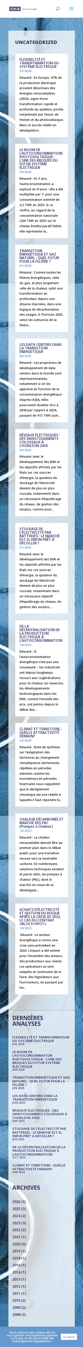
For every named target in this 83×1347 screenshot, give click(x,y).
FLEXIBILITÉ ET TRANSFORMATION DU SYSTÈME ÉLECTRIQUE (39, 63)
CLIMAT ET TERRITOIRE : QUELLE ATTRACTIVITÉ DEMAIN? (40, 732)
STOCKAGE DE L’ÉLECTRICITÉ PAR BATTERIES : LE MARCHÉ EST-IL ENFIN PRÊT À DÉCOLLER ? (39, 535)
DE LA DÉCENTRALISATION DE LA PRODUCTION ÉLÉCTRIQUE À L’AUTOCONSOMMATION (40, 633)
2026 (16, 1201)
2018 (16, 1258)
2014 (16, 1272)
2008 (16, 1314)
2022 (16, 1229)
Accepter (69, 1337)
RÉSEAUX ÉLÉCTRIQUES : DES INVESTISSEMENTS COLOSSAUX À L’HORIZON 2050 (39, 440)
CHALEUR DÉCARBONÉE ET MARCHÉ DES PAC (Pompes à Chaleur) (41, 823)
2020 (16, 1244)
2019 (16, 1251)
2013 (16, 1279)
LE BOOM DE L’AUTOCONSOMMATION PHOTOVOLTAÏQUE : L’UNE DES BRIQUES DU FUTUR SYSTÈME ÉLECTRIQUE (40, 158)
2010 (16, 1300)
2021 (16, 1237)
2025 (16, 1208)
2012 (16, 1286)
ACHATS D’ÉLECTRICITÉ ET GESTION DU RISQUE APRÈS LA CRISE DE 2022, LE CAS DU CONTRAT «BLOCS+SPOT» (40, 916)
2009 (16, 1307)
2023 (16, 1223)
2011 (16, 1293)
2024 (16, 1215)
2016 (16, 1265)
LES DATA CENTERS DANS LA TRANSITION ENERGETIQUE (40, 348)
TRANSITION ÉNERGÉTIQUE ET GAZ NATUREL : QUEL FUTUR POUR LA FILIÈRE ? (39, 256)
